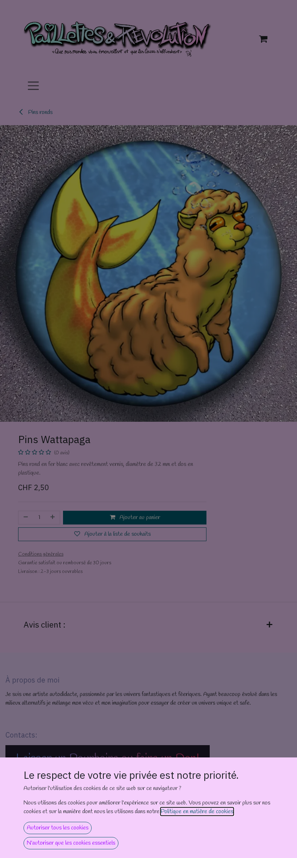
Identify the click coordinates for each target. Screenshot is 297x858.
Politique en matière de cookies (197, 811)
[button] (58, 828)
